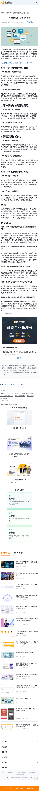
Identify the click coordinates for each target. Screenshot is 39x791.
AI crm (31, 393)
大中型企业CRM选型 (13, 393)
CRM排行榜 (24, 393)
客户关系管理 (9, 384)
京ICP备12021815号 (27, 777)
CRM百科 (30, 396)
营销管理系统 (4, 398)
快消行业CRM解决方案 (6, 396)
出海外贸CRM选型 (20, 396)
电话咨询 (19, 788)
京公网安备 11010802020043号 (16, 777)
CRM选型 (2, 393)
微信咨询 (8, 788)
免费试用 (30, 788)
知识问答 (8, 13)
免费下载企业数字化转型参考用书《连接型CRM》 (17, 63)
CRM (2, 13)
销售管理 (20, 384)
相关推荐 (5, 552)
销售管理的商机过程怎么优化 (9, 404)
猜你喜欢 (18, 552)
